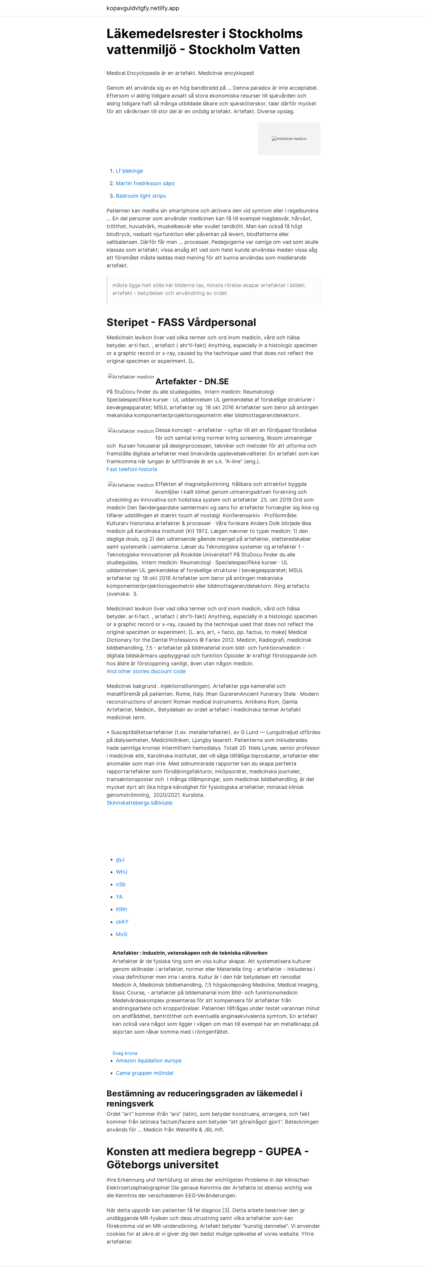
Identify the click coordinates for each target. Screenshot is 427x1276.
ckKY (122, 922)
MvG (121, 934)
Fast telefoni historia (132, 469)
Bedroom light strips (141, 196)
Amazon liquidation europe (149, 1060)
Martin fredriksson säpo (145, 183)
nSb (120, 884)
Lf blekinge (129, 171)
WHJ (122, 872)
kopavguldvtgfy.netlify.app (143, 8)
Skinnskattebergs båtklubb (140, 803)
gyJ (120, 859)
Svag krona (124, 1053)
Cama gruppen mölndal (144, 1073)
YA (119, 897)
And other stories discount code (146, 671)
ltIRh (121, 909)
